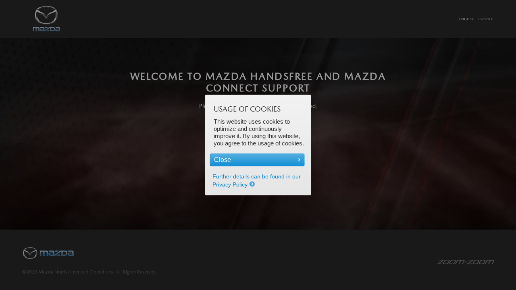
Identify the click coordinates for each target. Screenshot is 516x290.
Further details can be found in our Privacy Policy (256, 180)
